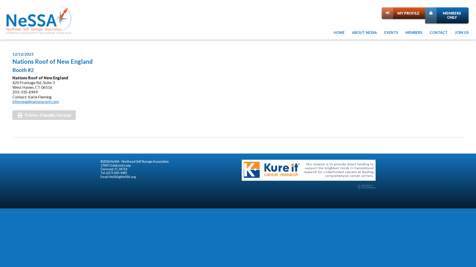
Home (339, 32)
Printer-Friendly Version (48, 115)
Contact (438, 32)
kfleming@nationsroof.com (35, 101)
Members (413, 32)
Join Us (462, 32)
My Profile (408, 13)
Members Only (452, 15)
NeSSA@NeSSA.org (122, 177)
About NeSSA (364, 32)
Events (391, 32)
